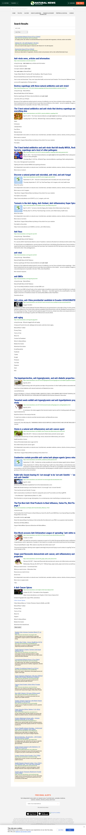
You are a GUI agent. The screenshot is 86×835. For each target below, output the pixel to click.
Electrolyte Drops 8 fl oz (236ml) (24, 49)
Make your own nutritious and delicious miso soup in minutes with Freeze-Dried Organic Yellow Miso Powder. (28, 689)
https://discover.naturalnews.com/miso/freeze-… (26, 687)
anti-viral (18, 252)
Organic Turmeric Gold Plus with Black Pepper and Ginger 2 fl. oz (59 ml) (28, 701)
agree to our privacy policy (23, 831)
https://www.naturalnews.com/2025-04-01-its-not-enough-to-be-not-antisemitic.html (42, 479)
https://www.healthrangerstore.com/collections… (26, 749)
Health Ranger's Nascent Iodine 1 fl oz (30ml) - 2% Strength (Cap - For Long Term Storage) (28, 763)
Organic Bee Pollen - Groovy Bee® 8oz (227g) (28, 642)
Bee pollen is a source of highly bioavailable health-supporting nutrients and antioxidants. (27, 645)
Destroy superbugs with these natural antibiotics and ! (41, 86)
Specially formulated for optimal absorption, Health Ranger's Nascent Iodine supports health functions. (27, 768)
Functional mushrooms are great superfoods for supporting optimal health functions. (26, 680)
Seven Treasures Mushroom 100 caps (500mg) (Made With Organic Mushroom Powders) (29, 676)
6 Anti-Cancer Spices (23, 587)
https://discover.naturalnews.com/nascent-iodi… (26, 765)
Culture (26, 13)
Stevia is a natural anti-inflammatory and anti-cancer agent (39, 429)
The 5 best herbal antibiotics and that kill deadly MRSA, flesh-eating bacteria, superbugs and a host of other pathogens (47, 148)
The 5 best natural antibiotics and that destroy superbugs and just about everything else (49, 109)
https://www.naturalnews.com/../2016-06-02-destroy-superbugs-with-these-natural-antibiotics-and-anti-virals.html (40, 88)
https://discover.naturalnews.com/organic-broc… (26, 739)
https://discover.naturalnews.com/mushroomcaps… (27, 678)
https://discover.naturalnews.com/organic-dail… (26, 634)
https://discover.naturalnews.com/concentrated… (26, 38)
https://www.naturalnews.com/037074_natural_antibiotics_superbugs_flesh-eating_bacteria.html (45, 152)
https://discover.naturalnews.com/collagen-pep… (26, 730)
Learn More (60, 830)
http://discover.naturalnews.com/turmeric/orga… (26, 757)
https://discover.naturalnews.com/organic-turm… (26, 652)
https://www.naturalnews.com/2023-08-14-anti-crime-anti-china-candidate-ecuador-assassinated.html (47, 302)
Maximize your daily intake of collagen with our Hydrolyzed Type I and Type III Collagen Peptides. (27, 733)
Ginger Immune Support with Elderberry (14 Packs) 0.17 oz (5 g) (27, 747)
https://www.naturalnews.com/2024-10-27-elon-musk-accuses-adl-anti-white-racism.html (44, 535)
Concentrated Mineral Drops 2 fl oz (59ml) (27, 659)
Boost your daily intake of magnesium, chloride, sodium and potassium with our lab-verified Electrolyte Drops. (41, 52)
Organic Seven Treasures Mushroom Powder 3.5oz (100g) (28, 772)
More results (18, 627)
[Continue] (58, 804)
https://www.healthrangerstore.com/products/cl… (26, 712)
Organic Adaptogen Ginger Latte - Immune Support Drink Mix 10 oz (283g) (27, 718)
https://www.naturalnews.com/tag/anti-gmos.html (25, 278)
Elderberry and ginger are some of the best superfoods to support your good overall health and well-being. (28, 751)
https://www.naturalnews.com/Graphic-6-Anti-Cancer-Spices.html (38, 589)
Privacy (45, 818)
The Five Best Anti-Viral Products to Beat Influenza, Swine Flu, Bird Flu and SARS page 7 (49, 504)
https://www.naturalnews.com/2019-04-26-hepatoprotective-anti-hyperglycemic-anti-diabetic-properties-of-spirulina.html (51, 380)
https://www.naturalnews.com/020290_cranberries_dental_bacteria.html (40, 459)
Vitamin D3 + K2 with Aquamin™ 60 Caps (27, 43)
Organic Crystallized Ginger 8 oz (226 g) (26, 668)
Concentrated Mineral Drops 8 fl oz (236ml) (27, 37)
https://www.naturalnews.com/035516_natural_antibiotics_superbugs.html (40, 113)
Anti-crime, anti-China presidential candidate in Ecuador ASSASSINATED (45, 300)
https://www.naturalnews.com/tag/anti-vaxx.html (25, 233)
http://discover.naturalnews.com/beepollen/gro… (26, 643)
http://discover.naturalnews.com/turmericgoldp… (26, 703)
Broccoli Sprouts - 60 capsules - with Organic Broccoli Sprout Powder (28, 737)
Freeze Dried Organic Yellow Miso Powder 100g (27, 685)
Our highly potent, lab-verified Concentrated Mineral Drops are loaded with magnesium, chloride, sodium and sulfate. (43, 39)
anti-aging (18, 317)
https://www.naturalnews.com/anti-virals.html (24, 60)
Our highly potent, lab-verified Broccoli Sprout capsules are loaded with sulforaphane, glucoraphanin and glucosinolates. (28, 742)
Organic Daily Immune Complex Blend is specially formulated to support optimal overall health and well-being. (28, 637)
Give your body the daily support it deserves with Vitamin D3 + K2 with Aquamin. (34, 45)
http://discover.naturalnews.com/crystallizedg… (26, 669)
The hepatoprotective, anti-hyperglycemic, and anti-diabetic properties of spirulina (49, 378)
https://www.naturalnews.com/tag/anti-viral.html (25, 255)
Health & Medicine (36, 13)
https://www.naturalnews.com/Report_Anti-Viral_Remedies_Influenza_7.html (31, 507)
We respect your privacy (43, 807)
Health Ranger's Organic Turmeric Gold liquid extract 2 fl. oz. (28, 650)
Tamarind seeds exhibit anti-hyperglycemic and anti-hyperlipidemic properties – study (48, 401)
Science (71, 13)
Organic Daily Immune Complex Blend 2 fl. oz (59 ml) (28, 632)
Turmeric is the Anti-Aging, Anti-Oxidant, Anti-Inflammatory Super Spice (45, 203)
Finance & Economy (48, 13)
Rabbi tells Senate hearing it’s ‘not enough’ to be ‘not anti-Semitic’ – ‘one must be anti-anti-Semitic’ (48, 476)
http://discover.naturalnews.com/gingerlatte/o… (26, 720)
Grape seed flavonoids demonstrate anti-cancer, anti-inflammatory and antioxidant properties (49, 555)
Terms (49, 818)
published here (39, 823)
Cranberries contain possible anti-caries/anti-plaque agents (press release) (46, 457)
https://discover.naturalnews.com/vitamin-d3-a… (26, 44)
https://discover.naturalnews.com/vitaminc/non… (26, 694)
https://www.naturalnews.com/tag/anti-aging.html (25, 319)
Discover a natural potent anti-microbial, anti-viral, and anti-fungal (42, 174)
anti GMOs (18, 276)
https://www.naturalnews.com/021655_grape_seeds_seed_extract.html (39, 558)
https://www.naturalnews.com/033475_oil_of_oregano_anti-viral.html (39, 177)
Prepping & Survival (61, 13)
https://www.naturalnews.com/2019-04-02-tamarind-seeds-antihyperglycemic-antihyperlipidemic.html (46, 405)
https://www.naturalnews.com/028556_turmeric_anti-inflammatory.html (39, 205)
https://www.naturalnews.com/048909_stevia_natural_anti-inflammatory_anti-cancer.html (44, 431)
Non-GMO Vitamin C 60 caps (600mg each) (27, 693)
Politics (20, 13)
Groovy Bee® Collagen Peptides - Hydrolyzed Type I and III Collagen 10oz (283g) (28, 728)
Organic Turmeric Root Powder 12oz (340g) (27, 755)
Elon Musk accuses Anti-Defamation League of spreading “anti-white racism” (47, 533)
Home (13, 13)
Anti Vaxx (18, 231)
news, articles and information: (32, 58)
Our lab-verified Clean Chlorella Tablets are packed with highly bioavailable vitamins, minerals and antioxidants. (28, 714)
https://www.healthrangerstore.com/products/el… (26, 50)
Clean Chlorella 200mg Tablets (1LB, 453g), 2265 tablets (27, 710)
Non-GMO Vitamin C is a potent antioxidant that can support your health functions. (27, 696)
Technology (43, 14)
